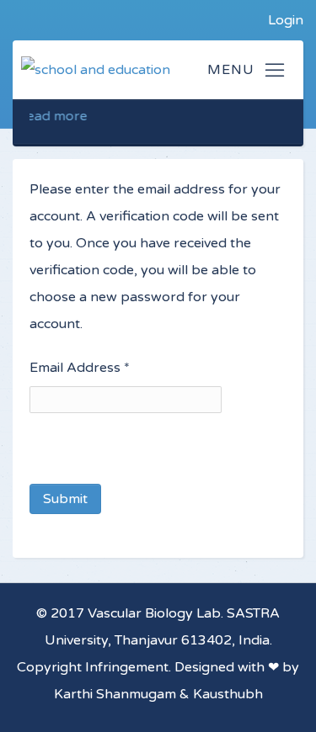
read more (50, 116)
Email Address (79, 367)
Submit (65, 499)
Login (285, 20)
